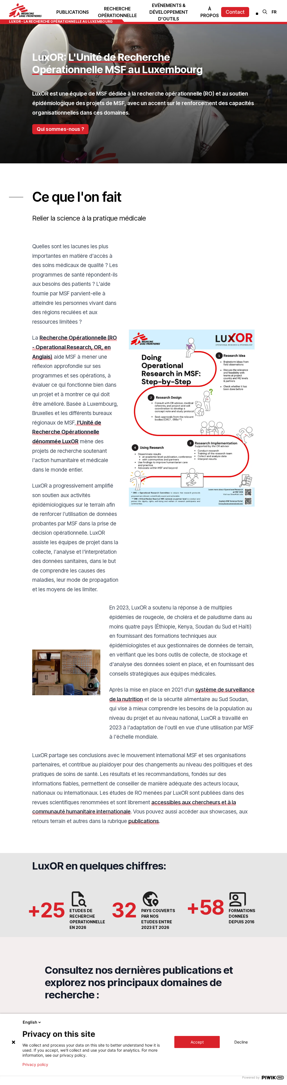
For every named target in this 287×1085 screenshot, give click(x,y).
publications (143, 821)
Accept (197, 1042)
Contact (235, 12)
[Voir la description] (91, 685)
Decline (241, 1042)
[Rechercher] (264, 11)
